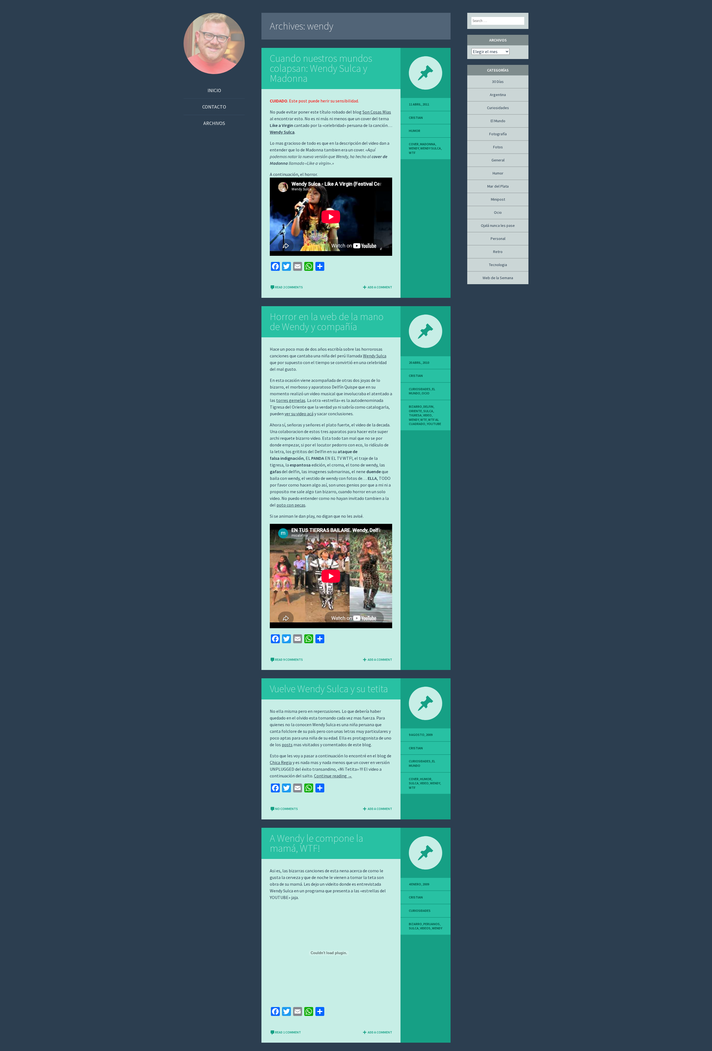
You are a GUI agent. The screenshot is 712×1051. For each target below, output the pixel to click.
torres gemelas (290, 400)
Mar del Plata (498, 186)
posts (287, 744)
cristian (416, 118)
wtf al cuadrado (424, 422)
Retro (498, 251)
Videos (425, 928)
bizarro (415, 406)
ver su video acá (299, 413)
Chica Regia (281, 762)
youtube (434, 424)
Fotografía (498, 133)
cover (414, 144)
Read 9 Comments (289, 659)
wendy (414, 148)
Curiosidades (420, 389)
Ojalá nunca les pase (498, 225)
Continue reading (333, 776)
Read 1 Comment (288, 1032)
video (427, 415)
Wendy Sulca (282, 132)
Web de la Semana (498, 277)
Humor (414, 131)
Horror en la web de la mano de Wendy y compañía (327, 321)
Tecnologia (498, 264)
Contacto (214, 107)
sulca (428, 411)
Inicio (214, 90)
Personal (498, 238)
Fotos (498, 146)
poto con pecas (290, 505)
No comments (286, 809)
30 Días (498, 81)
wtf (412, 153)
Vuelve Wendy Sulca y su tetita (329, 688)
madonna (427, 144)
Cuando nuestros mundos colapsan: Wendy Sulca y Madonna (321, 68)
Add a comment (380, 287)
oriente (415, 411)
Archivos (214, 123)
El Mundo (498, 120)
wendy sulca (430, 148)
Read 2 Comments (289, 287)
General (498, 160)
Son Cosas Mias (376, 112)
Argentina (498, 94)
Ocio (425, 393)
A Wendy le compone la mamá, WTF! (316, 843)
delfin (428, 406)
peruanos (431, 924)
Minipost (498, 199)
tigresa (415, 415)
